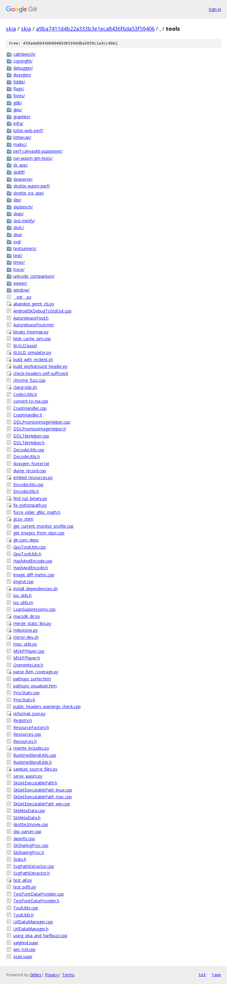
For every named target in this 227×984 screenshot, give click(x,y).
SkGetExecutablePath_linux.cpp (42, 790)
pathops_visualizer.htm (35, 686)
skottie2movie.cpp (30, 824)
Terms (68, 975)
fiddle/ (19, 82)
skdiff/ (19, 172)
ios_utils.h (22, 595)
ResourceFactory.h (31, 727)
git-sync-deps (26, 540)
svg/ (17, 241)
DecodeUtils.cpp (28, 449)
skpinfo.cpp (24, 838)
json (216, 974)
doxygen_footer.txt (31, 463)
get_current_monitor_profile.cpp (43, 526)
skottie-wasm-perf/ (31, 186)
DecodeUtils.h (26, 456)
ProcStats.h (24, 699)
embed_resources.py (33, 477)
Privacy (52, 975)
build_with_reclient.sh (33, 359)
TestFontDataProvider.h (36, 901)
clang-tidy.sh (25, 387)
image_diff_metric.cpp (33, 574)
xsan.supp (22, 956)
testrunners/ (25, 248)
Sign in (215, 9)
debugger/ (23, 68)
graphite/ (21, 116)
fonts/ (19, 95)
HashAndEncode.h (30, 567)
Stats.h (19, 859)
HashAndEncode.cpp (32, 561)
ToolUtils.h (23, 915)
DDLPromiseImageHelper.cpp (41, 422)
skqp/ (18, 213)
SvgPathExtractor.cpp (33, 866)
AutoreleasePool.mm (33, 325)
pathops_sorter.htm (32, 679)
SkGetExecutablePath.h (35, 783)
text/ (17, 255)
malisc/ (20, 144)
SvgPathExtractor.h (31, 873)
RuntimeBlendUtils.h (32, 762)
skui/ (17, 234)
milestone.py (25, 630)
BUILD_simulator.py (32, 352)
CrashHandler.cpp (30, 408)
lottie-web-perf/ (28, 130)
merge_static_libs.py (32, 623)
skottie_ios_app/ (28, 193)
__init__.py (22, 297)
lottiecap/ (22, 137)
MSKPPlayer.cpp (28, 651)
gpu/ (17, 109)
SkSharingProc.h (28, 852)
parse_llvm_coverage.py (35, 671)
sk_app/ (20, 165)
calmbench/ (24, 54)
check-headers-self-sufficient (40, 373)
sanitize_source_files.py (35, 769)
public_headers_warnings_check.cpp (47, 706)
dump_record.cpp (29, 470)
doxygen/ (22, 75)
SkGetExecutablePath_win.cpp (41, 804)
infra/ (18, 123)
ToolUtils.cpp (25, 908)
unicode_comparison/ (33, 276)
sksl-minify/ (24, 220)
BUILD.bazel (25, 345)
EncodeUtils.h (26, 491)
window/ (21, 290)
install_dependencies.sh (35, 588)
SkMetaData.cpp (29, 810)
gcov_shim (23, 519)
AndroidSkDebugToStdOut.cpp (42, 311)
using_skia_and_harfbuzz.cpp (40, 935)
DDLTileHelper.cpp (31, 436)
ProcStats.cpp (26, 692)
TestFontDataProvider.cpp (38, 894)
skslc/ (18, 227)
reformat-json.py (29, 713)
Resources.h (25, 741)
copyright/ (23, 61)
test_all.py (22, 880)
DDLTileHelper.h (29, 442)
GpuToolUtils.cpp (29, 547)
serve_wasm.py (27, 776)
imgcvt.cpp (23, 581)
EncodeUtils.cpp (28, 484)
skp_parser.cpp (27, 831)
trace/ (19, 269)
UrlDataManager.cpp (33, 921)
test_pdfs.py (24, 887)
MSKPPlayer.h (26, 658)
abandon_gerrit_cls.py (33, 304)
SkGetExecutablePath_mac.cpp (42, 796)
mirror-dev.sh (26, 637)
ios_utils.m (23, 602)
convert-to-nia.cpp (30, 401)
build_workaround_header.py (40, 366)
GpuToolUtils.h (27, 554)
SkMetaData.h (26, 817)
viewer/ (20, 283)
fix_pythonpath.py (30, 505)
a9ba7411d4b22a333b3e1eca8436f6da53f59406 (95, 28)
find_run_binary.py (30, 498)
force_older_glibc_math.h (36, 512)
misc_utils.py (25, 644)
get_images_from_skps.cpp (38, 533)
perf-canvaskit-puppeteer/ (38, 151)
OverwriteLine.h (28, 665)
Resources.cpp (27, 734)
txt (202, 974)
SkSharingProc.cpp (30, 845)
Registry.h (22, 720)
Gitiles (35, 975)
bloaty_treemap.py (30, 332)
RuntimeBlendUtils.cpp (34, 755)
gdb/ (17, 103)
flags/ (18, 88)
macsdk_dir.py (26, 616)
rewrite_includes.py (31, 748)
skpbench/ (23, 207)
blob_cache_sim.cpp (32, 338)
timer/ (19, 262)
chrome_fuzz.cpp (29, 380)
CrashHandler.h (27, 415)
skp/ (17, 200)
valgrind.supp (25, 942)
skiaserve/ (23, 179)
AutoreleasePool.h (30, 318)
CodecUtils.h (25, 394)
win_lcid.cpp (24, 949)
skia (11, 28)
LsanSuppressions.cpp (34, 609)
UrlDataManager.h (30, 929)
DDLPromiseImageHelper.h (39, 429)
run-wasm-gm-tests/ (33, 158)
